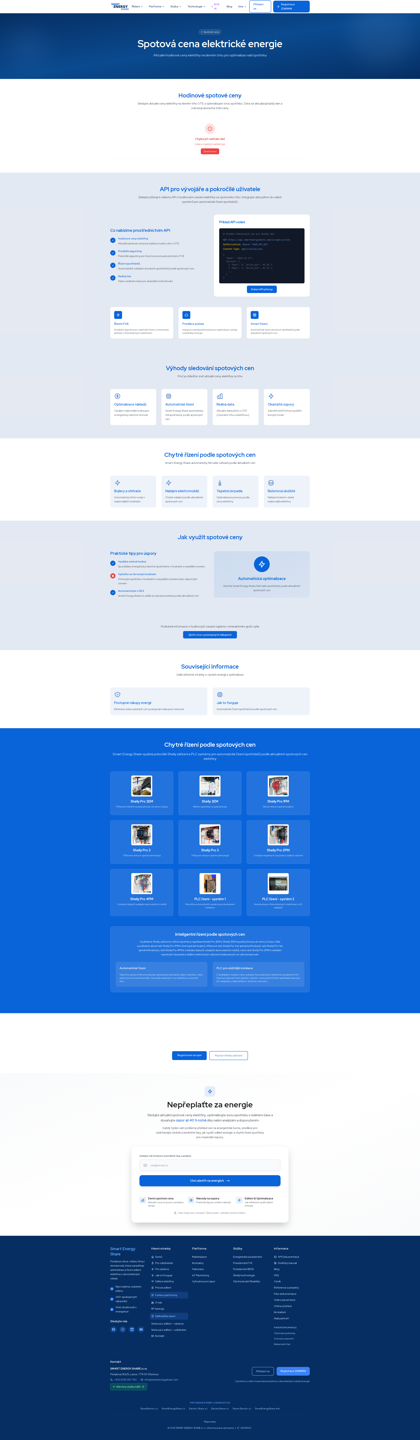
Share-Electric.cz (242, 1408)
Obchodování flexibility (246, 1281)
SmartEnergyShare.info (267, 1408)
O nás (158, 1302)
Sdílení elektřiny (164, 1281)
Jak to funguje (163, 1275)
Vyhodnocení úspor (203, 1281)
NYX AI (216, 6)
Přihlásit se (258, 6)
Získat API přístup (262, 289)
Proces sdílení (163, 1287)
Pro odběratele (164, 1263)
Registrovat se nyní (189, 1055)
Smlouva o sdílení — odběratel (168, 1330)
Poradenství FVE (242, 1263)
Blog (229, 6)
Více (240, 6)
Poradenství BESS (243, 1269)
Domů (158, 1257)
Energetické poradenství (247, 1257)
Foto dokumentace (285, 1294)
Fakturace (198, 1269)
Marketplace (199, 1257)
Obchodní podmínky (284, 1333)
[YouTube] (141, 1329)
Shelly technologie (244, 1275)
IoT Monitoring (200, 1275)
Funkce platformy (166, 1295)
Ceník (277, 1281)
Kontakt (159, 1336)
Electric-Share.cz (198, 1408)
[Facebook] (113, 1329)
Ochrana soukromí (284, 1338)
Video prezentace (284, 1300)
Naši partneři (281, 1318)
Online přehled (283, 1306)
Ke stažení (280, 1312)
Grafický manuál (287, 1263)
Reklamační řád (282, 1344)
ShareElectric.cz (149, 1408)
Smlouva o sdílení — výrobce (167, 1323)
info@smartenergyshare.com (161, 1379)
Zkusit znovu (210, 151)
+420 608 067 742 (125, 1379)
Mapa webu (210, 1421)
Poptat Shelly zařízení (228, 1055)
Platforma (155, 6)
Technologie (195, 6)
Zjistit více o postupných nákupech (210, 634)
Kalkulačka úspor (165, 1316)
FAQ (276, 1275)
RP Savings (157, 1308)
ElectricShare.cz (220, 1408)
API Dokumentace (288, 1257)
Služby (174, 6)
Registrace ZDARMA (288, 6)
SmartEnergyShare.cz (173, 1408)
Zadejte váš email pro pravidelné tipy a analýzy (165, 1155)
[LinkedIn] (132, 1329)
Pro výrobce (162, 1269)
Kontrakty (197, 1263)
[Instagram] (122, 1329)
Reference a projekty (286, 1287)
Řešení (136, 6)
